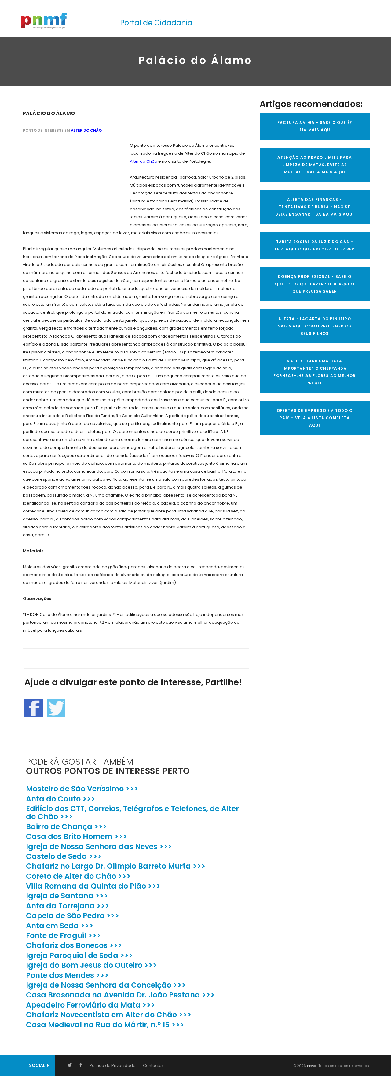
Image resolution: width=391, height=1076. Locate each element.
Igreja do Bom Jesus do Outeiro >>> (91, 965)
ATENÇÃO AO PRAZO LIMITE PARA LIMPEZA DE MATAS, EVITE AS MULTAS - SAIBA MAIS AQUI (314, 165)
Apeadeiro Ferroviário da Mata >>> (90, 1005)
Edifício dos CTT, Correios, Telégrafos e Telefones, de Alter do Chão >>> (132, 813)
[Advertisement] (69, 180)
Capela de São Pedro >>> (72, 916)
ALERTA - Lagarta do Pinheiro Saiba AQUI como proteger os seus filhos (314, 326)
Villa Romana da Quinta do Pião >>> (93, 886)
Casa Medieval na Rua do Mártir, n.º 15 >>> (105, 1025)
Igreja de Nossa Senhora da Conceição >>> (106, 985)
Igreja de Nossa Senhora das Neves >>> (99, 846)
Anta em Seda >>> (59, 926)
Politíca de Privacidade (113, 1065)
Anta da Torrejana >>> (67, 906)
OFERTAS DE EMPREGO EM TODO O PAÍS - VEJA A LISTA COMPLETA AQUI (315, 418)
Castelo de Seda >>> (64, 856)
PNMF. (311, 1065)
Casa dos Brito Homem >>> (76, 836)
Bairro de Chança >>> (66, 827)
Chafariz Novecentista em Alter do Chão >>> (109, 1015)
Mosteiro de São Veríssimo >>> (82, 789)
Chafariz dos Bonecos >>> (74, 945)
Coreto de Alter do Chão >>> (78, 876)
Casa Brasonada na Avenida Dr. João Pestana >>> (120, 995)
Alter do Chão (86, 130)
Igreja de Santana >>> (67, 896)
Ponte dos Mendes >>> (67, 975)
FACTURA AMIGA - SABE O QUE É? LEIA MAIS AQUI (314, 126)
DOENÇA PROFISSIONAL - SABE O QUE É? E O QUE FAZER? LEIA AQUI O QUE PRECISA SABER (314, 284)
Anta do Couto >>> (60, 799)
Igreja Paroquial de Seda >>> (79, 955)
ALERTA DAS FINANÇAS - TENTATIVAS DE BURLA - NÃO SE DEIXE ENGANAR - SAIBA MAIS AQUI (314, 207)
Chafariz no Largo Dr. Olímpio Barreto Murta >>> (116, 866)
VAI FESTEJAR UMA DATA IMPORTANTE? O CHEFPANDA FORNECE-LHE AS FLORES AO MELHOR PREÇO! (314, 372)
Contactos (153, 1065)
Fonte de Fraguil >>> (63, 935)
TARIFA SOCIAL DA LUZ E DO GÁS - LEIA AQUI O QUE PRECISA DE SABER (314, 245)
